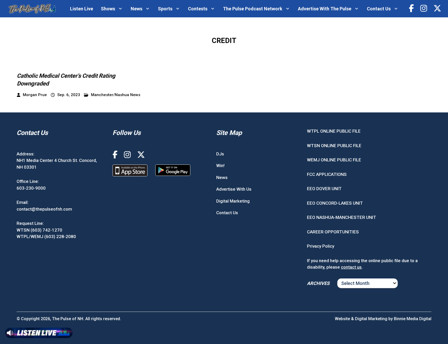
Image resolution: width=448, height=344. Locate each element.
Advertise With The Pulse (324, 8)
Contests (197, 8)
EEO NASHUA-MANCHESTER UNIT (341, 217)
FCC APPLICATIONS (327, 174)
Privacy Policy (320, 246)
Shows (108, 8)
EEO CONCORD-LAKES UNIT (335, 203)
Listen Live (81, 8)
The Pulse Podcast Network (252, 8)
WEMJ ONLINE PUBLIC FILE (334, 159)
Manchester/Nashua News (115, 95)
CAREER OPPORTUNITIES (333, 231)
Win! (220, 165)
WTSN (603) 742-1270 (39, 230)
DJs (220, 153)
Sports (165, 8)
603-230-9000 (31, 188)
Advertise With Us (233, 189)
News (136, 8)
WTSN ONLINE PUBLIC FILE (334, 145)
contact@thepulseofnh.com (44, 209)
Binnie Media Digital (412, 318)
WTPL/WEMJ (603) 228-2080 (46, 236)
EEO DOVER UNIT (324, 188)
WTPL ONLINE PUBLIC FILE (334, 131)
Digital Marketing (233, 201)
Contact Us (379, 8)
